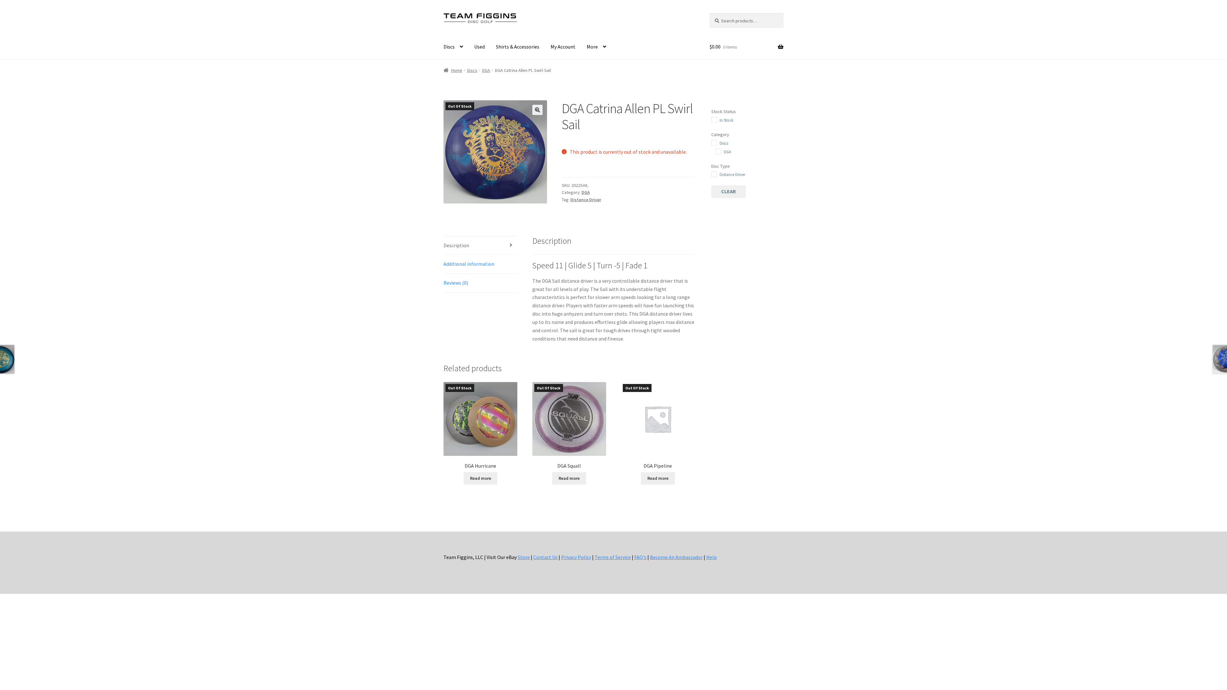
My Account (563, 46)
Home (456, 70)
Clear (728, 191)
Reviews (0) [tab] (456, 283)
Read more (480, 478)
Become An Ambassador (676, 557)
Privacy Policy (576, 557)
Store (524, 557)
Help (711, 557)
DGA (486, 70)
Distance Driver (585, 200)
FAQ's (640, 557)
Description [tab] (456, 245)
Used (479, 46)
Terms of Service (613, 557)
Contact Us (545, 557)
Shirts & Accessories (517, 46)
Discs (449, 46)
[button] (537, 110)
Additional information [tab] (469, 264)
